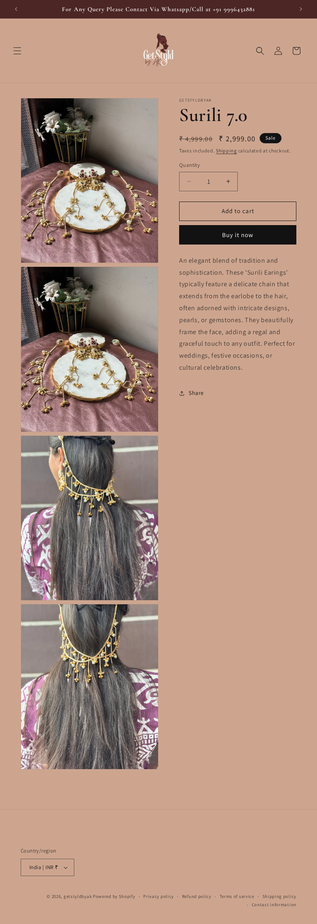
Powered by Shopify (114, 896)
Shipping (226, 150)
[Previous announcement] (16, 9)
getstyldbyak (78, 896)
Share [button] (196, 393)
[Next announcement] (301, 9)
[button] (17, 51)
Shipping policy (280, 896)
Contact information (274, 904)
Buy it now (237, 235)
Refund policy (196, 896)
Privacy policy (158, 896)
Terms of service (237, 896)
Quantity (189, 165)
